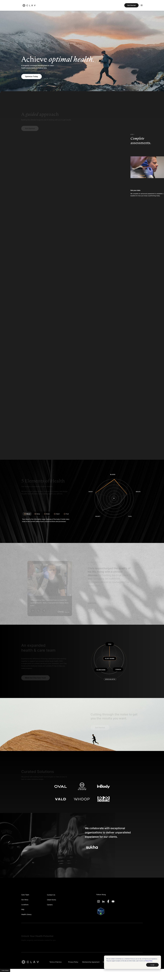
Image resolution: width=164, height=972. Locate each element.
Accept (152, 965)
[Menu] (141, 5)
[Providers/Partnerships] (98, 901)
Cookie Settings (5, 970)
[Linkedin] (103, 901)
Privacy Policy (148, 961)
